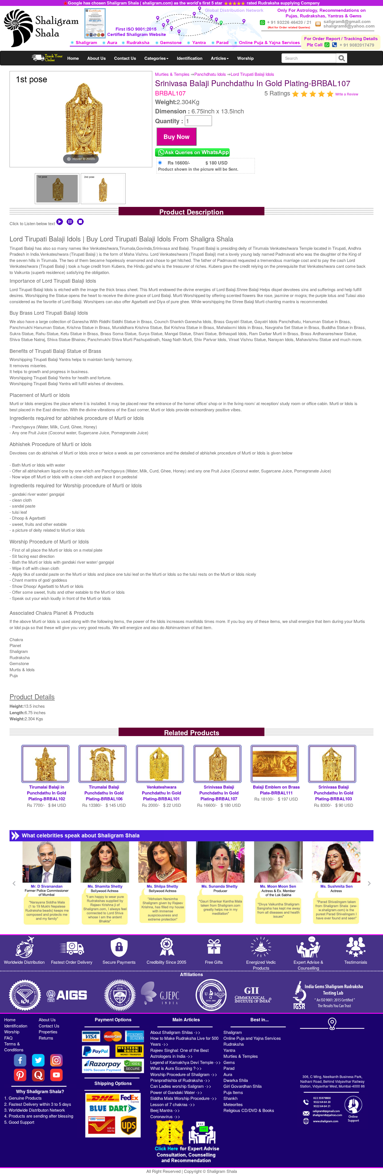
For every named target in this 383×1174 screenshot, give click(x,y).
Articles (218, 58)
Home (73, 58)
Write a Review (346, 94)
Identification (189, 58)
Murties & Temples (172, 74)
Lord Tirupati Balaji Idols (252, 74)
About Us (96, 58)
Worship (245, 58)
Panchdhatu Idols (210, 74)
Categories (155, 58)
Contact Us (125, 58)
